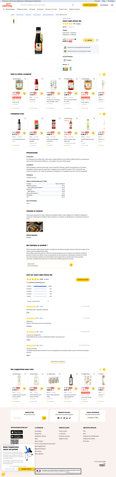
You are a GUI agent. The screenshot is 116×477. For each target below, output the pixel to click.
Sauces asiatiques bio (48, 14)
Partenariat (38, 433)
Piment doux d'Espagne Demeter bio (52, 140)
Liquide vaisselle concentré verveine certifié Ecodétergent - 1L (19, 396)
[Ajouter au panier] (24, 93)
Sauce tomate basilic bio (104, 394)
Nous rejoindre (39, 453)
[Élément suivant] (104, 74)
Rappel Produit (63, 438)
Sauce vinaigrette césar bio (105, 139)
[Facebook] (58, 418)
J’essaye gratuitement (90, 5)
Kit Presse (86, 441)
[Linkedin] (67, 418)
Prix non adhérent (70, 39)
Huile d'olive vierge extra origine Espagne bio (70, 395)
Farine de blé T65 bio (86, 397)
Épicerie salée (20, 14)
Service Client (64, 427)
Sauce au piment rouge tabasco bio (70, 140)
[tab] (14, 21)
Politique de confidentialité (91, 436)
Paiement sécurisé (64, 436)
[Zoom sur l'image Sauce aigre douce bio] (38, 38)
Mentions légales (89, 427)
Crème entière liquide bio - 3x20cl (53, 395)
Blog (104, 1)
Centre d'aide (63, 431)
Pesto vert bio (15, 102)
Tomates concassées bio (104, 99)
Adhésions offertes (40, 436)
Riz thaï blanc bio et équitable (34, 140)
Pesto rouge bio (85, 102)
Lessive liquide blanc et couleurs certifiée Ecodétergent (35, 396)
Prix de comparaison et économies (45, 443)
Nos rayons (38, 451)
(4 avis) (78, 23)
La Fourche (39, 427)
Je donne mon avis (82, 279)
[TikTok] (69, 418)
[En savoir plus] (68, 64)
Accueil (12, 14)
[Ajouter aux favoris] (25, 79)
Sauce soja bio (37, 14)
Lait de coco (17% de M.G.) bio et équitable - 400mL (53, 100)
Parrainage (111, 1)
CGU (84, 433)
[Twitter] (64, 418)
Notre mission (39, 441)
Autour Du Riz (67, 18)
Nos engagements (40, 446)
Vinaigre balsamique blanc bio (87, 140)
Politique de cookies (89, 438)
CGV (84, 431)
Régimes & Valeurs (40, 448)
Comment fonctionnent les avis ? (36, 282)
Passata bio (32, 99)
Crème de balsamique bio (18, 139)
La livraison (62, 433)
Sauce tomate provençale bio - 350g (70, 100)
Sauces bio (28, 14)
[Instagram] (61, 418)
